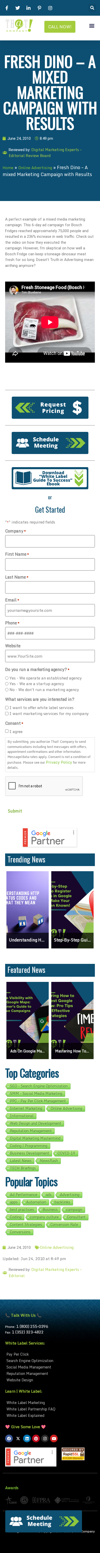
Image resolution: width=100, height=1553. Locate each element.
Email (12, 600)
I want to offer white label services (41, 708)
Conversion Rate (64, 1224)
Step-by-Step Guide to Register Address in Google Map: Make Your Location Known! (27, 940)
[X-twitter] (18, 1438)
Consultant (76, 1217)
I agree (16, 732)
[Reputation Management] (50, 1373)
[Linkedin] (27, 1438)
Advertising (69, 1195)
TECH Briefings (23, 1168)
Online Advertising (35, 167)
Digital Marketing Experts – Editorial (45, 1272)
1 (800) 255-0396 (32, 1326)
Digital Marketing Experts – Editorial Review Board (45, 152)
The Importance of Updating (72, 940)
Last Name (16, 577)
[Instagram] (45, 1438)
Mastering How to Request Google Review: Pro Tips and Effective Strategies (72, 1051)
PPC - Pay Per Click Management (38, 1101)
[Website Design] (50, 1380)
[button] (92, 8)
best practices (22, 1209)
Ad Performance (23, 1195)
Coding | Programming (28, 1146)
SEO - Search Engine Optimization (39, 1086)
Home (8, 167)
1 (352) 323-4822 (28, 1332)
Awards (11, 1488)
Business (50, 1209)
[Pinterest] (36, 1438)
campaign (74, 1209)
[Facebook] (9, 1438)
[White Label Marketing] (50, 1402)
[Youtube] (54, 1438)
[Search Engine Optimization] (50, 1360)
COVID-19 (66, 1153)
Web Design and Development (35, 1123)
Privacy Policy (59, 762)
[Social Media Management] (50, 1367)
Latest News (21, 1161)
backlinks (62, 1202)
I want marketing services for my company (49, 714)
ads (49, 1195)
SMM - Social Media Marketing (36, 1093)
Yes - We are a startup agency (36, 684)
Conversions (20, 1232)
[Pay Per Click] (50, 1354)
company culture (44, 1217)
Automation (36, 1202)
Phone (12, 623)
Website (13, 646)
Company (15, 531)
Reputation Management (31, 1131)
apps (14, 1202)
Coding (16, 1217)
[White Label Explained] (50, 1415)
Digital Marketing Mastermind (35, 1138)
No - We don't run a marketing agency (44, 690)
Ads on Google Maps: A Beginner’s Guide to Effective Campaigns (27, 1051)
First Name (17, 554)
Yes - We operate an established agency (46, 678)
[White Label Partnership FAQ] (50, 1409)
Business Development (29, 1153)
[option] (27, 909)
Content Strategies (26, 1224)
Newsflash (49, 1161)
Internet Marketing (26, 1108)
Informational (22, 1116)
